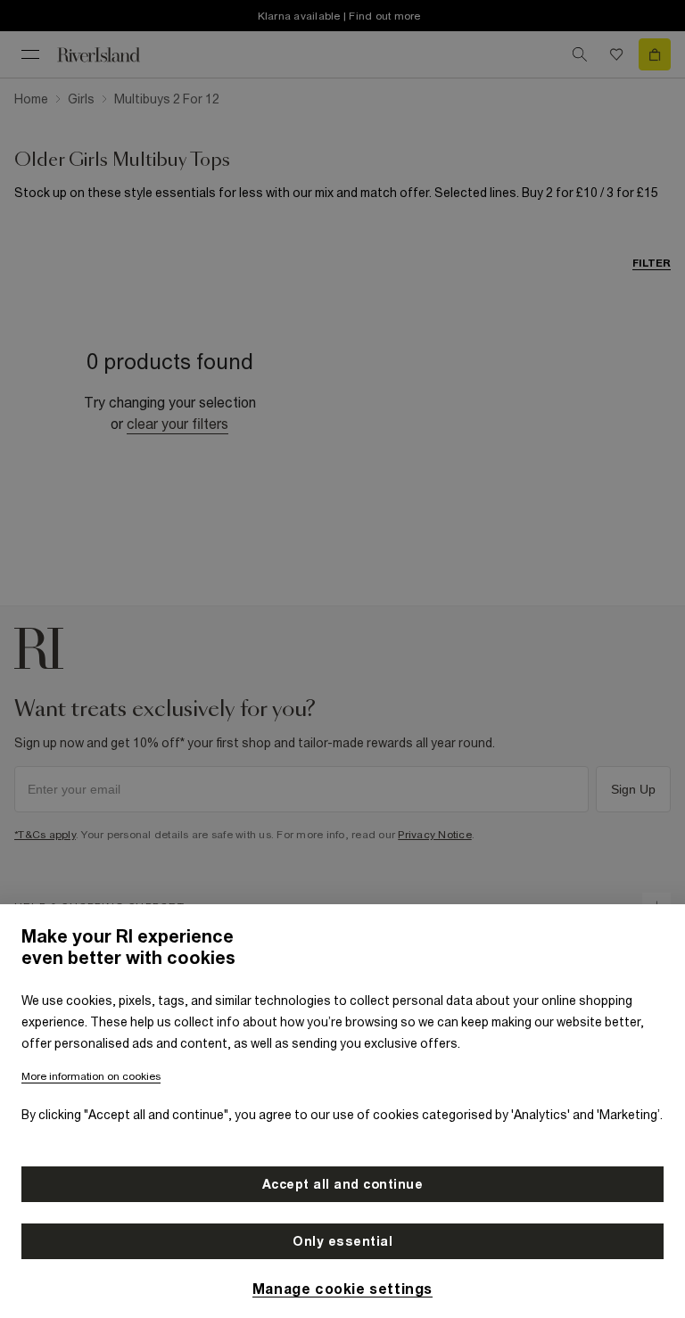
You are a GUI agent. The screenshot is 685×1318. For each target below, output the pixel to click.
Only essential (342, 1241)
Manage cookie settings (342, 1289)
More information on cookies (91, 1076)
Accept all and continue (343, 1184)
